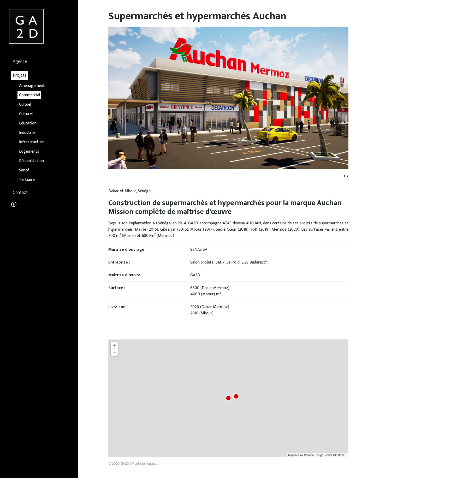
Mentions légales (144, 464)
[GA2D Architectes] (26, 26)
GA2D (125, 464)
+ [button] (114, 345)
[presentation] (344, 175)
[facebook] (14, 205)
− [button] (114, 352)
